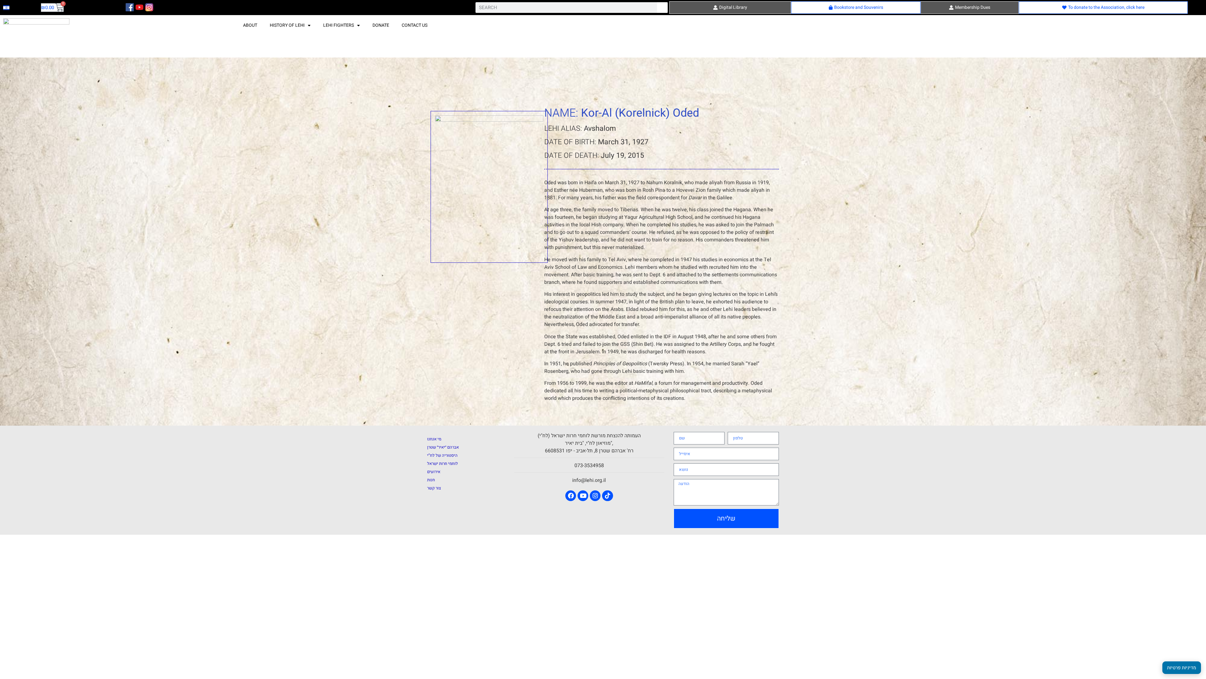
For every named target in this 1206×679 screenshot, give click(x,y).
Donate (380, 25)
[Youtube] (583, 495)
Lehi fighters (338, 25)
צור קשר (434, 488)
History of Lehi (287, 25)
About (250, 25)
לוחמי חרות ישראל (442, 463)
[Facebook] (570, 495)
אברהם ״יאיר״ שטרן (443, 447)
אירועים (433, 472)
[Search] (662, 7)
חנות (431, 480)
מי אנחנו (434, 439)
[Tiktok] (607, 495)
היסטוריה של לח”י (442, 455)
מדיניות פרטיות (1181, 667)
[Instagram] (595, 495)
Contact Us (414, 25)
